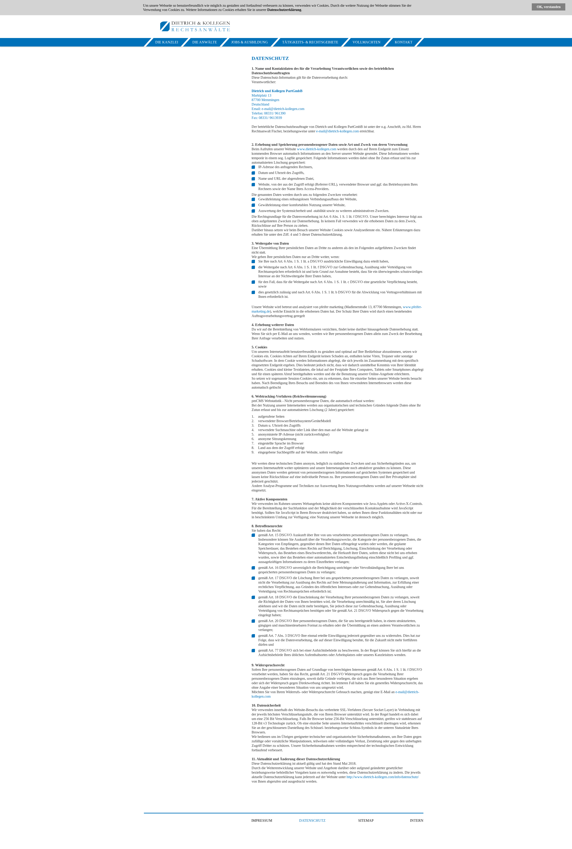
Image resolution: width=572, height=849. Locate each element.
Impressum (261, 820)
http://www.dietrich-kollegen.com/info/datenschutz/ (383, 777)
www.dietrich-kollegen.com (316, 149)
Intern (416, 820)
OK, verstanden (549, 7)
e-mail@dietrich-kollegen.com (282, 109)
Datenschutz (312, 820)
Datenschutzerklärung (284, 10)
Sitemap (366, 820)
